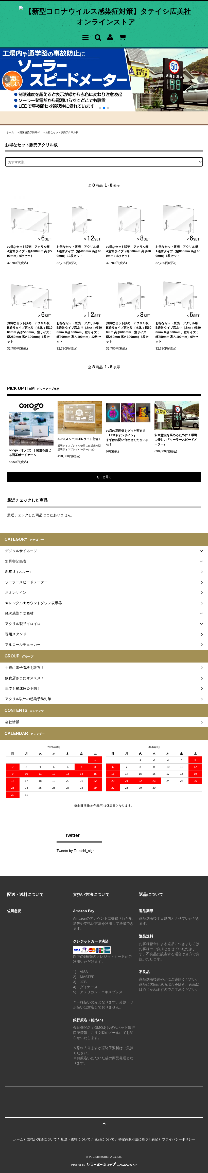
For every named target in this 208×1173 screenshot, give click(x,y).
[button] (7, 80)
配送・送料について (76, 1139)
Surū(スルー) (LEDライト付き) (79, 439)
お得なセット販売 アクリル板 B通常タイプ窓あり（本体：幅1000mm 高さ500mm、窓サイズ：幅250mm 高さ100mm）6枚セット (30, 332)
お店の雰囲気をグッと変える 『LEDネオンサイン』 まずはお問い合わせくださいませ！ (127, 437)
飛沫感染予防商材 (30, 132)
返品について (104, 1139)
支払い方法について (42, 1139)
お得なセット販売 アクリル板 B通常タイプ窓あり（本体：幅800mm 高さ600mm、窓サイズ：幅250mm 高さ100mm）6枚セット (178, 332)
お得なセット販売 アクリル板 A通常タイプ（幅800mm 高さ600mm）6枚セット (177, 251)
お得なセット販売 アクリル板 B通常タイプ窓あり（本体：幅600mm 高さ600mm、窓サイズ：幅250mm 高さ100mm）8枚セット (128, 332)
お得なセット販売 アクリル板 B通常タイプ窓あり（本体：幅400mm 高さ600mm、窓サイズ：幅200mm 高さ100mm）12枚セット (79, 332)
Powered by (78, 1164)
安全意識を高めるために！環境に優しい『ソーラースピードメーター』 (175, 439)
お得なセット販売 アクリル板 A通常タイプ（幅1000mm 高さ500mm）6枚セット (29, 251)
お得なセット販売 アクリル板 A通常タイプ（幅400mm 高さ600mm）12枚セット (79, 251)
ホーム (10, 132)
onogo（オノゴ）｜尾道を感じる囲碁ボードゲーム (30, 453)
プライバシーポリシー (178, 1139)
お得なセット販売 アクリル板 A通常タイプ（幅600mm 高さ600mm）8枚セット (128, 251)
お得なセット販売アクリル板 (61, 132)
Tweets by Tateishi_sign (76, 851)
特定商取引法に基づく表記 (138, 1139)
